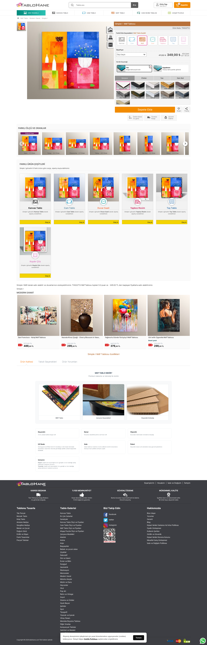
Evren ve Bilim (65, 561)
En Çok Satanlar (66, 516)
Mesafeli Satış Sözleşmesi (157, 540)
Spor (62, 609)
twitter (111, 520)
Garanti (150, 519)
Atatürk (63, 537)
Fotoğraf (63, 564)
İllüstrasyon (64, 570)
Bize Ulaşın (151, 513)
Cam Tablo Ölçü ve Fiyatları (71, 525)
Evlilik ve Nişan (22, 534)
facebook (112, 514)
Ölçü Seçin (121, 54)
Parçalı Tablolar (23, 540)
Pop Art (63, 591)
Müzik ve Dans (66, 582)
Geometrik (64, 567)
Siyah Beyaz (65, 603)
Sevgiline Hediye (23, 525)
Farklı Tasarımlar (23, 537)
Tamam (138, 638)
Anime (62, 540)
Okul (62, 588)
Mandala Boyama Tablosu (70, 621)
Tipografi (63, 612)
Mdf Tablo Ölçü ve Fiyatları (70, 528)
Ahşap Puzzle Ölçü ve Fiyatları (72, 531)
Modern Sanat (65, 576)
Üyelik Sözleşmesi (154, 528)
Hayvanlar (64, 585)
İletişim (187, 483)
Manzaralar (64, 573)
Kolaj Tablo (21, 519)
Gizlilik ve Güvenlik (154, 534)
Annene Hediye (23, 522)
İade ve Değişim (174, 483)
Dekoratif (63, 555)
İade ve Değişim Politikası (157, 543)
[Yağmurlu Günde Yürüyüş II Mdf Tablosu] (125, 315)
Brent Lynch (152, 340)
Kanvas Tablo (65, 513)
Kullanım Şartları (153, 531)
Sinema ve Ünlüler (67, 600)
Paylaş (186, 111)
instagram (113, 525)
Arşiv (62, 543)
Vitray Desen (65, 618)
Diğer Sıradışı (65, 624)
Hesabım (161, 483)
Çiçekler (63, 552)
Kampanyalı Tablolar (68, 627)
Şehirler (63, 606)
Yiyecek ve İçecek (67, 615)
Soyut (62, 597)
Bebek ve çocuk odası (69, 549)
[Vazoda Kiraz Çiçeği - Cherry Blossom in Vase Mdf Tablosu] (82, 315)
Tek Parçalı (21, 513)
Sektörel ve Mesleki (67, 630)
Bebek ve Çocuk (23, 528)
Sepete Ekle (145, 109)
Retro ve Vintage (66, 594)
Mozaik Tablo (22, 516)
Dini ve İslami (65, 558)
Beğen (179, 111)
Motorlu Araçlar (66, 579)
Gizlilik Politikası (91, 639)
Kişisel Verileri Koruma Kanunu (158, 537)
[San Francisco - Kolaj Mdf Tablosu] (38, 315)
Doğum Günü (22, 531)
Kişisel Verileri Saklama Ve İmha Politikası (163, 525)
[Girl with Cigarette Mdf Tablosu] (169, 315)
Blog (148, 522)
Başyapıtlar (64, 546)
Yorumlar (150, 516)
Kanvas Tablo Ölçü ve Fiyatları (72, 522)
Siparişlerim (149, 483)
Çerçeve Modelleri (67, 534)
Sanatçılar (64, 519)
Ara (134, 5)
